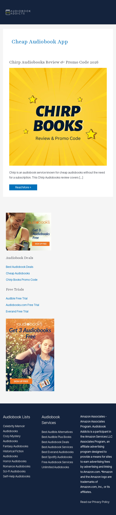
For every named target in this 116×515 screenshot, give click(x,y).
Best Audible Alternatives (57, 432)
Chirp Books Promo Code (21, 279)
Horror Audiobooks (14, 461)
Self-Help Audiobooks (16, 476)
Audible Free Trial (16, 298)
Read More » (23, 186)
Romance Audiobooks (16, 466)
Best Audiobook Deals (19, 267)
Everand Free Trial (17, 311)
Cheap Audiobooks (18, 273)
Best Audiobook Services (57, 447)
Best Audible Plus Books (56, 437)
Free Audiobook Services (57, 462)
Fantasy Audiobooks (15, 446)
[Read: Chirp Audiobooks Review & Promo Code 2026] (58, 116)
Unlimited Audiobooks (55, 467)
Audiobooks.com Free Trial (22, 305)
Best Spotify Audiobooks (57, 457)
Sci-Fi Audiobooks (14, 471)
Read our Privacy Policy (95, 502)
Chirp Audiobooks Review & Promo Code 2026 (53, 62)
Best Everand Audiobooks (58, 452)
